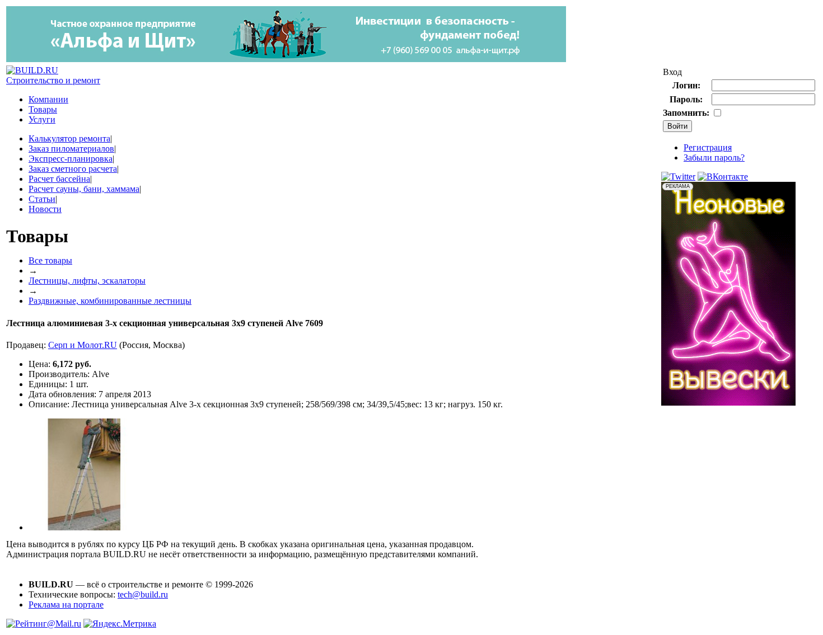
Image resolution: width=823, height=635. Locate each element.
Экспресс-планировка (71, 158)
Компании (48, 99)
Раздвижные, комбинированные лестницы (110, 300)
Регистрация (708, 147)
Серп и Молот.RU (82, 345)
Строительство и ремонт (53, 80)
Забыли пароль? (714, 157)
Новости (45, 209)
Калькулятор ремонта (69, 138)
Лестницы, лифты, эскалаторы (87, 280)
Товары (43, 109)
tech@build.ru (143, 594)
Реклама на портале (66, 604)
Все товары (50, 260)
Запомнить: (686, 112)
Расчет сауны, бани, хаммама (84, 189)
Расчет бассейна (59, 179)
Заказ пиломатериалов (71, 148)
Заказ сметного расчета (73, 168)
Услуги (42, 119)
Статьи (42, 199)
